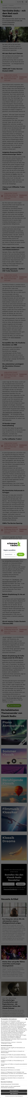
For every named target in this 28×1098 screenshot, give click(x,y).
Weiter (21, 554)
